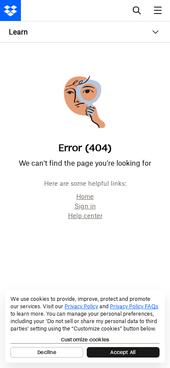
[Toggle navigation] (158, 10)
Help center (85, 215)
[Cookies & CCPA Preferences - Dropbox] (85, 326)
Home (85, 196)
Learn (18, 31)
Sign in (85, 206)
